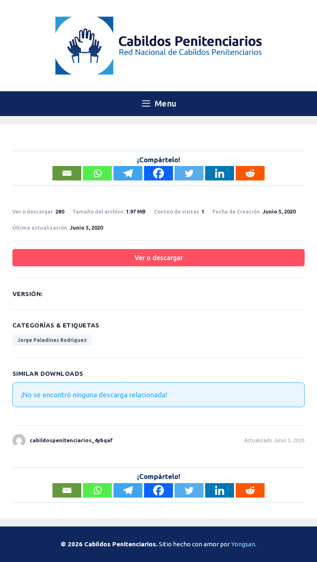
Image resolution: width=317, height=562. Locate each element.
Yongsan (243, 544)
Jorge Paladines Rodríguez (52, 340)
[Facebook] (158, 173)
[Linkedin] (219, 173)
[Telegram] (128, 173)
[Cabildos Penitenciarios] (158, 45)
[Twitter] (189, 173)
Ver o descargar (159, 257)
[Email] (66, 173)
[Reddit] (250, 173)
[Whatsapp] (97, 173)
